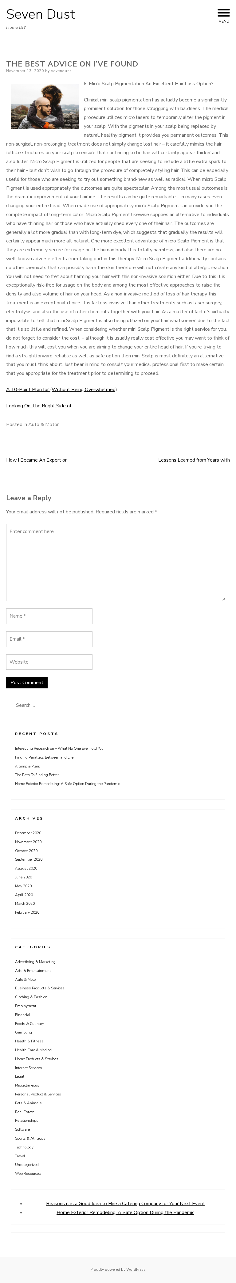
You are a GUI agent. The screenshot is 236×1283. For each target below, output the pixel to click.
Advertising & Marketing (35, 961)
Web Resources (28, 1173)
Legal (19, 1076)
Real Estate (24, 1112)
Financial (22, 1014)
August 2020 (26, 868)
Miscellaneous (27, 1085)
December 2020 (28, 833)
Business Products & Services (40, 988)
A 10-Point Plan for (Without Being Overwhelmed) (61, 389)
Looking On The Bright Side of (38, 405)
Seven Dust (40, 14)
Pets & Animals (28, 1103)
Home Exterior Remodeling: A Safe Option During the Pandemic (67, 783)
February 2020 (27, 912)
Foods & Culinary (29, 1023)
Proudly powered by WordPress (118, 1269)
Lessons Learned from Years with (194, 460)
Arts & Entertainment (33, 970)
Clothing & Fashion (31, 997)
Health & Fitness (29, 1041)
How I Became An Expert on (37, 460)
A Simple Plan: (27, 766)
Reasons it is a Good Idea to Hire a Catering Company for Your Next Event (125, 1203)
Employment (25, 1005)
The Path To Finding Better (37, 774)
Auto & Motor (43, 424)
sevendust (61, 70)
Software (22, 1129)
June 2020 (23, 877)
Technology (24, 1147)
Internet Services (28, 1067)
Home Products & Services (36, 1058)
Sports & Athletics (30, 1138)
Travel (20, 1156)
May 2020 (23, 886)
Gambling (23, 1032)
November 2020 (28, 841)
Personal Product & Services (38, 1094)
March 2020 (25, 903)
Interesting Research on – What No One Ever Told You (59, 748)
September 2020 (28, 859)
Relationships (26, 1120)
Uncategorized (27, 1164)
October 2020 (26, 850)
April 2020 (24, 895)
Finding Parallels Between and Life (44, 757)
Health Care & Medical (34, 1050)
